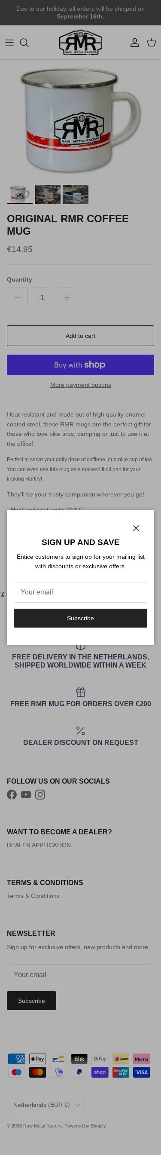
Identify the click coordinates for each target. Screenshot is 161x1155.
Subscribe (80, 618)
